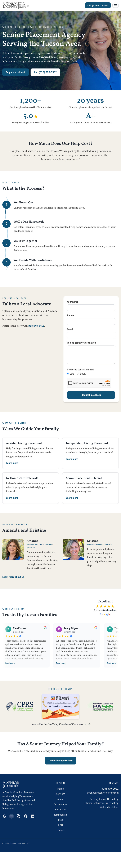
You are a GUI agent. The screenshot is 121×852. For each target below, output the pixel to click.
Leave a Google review (60, 760)
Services (60, 793)
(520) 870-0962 (98, 5)
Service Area (60, 804)
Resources (60, 809)
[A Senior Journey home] (15, 5)
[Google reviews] (4, 816)
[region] (60, 647)
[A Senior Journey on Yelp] (18, 816)
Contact (61, 830)
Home (60, 788)
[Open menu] (115, 5)
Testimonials (60, 814)
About (60, 799)
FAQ (60, 825)
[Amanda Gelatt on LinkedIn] (33, 816)
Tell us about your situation (81, 342)
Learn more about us (13, 577)
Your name (72, 301)
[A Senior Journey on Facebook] (25, 816)
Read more (10, 663)
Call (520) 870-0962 (45, 72)
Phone (70, 315)
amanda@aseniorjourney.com (103, 792)
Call (71, 373)
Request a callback (15, 72)
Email (70, 329)
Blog (60, 819)
